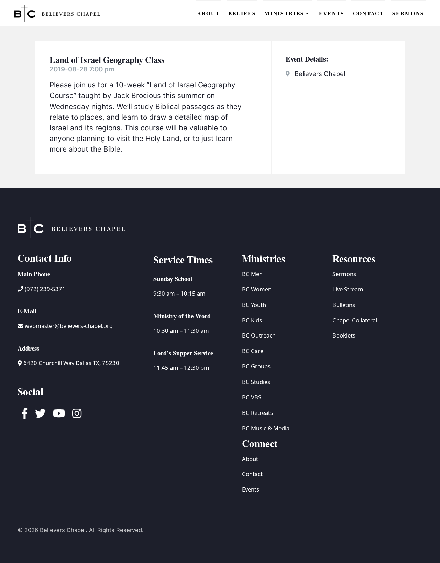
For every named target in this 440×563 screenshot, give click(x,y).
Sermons (344, 274)
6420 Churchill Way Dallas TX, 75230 (70, 363)
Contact (252, 474)
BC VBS (251, 397)
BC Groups (256, 366)
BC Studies (256, 382)
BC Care (252, 351)
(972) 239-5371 (44, 289)
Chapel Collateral (354, 320)
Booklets (343, 335)
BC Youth (254, 305)
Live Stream (347, 289)
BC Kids (252, 320)
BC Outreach (259, 335)
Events (250, 489)
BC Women (257, 289)
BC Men (252, 274)
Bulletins (343, 305)
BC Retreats (257, 413)
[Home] (57, 13)
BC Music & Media (265, 428)
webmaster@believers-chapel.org (69, 326)
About (250, 459)
